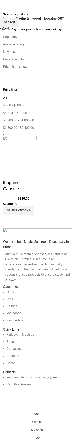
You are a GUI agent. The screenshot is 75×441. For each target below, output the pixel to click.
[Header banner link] (37, 220)
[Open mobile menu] (4, 4)
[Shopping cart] (72, 4)
